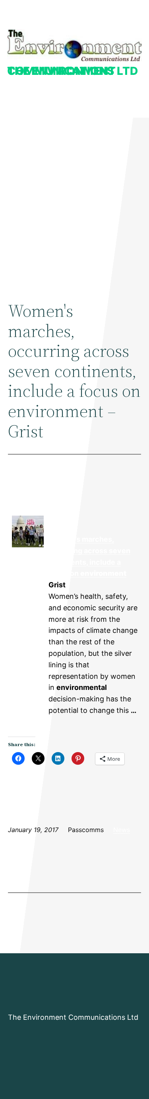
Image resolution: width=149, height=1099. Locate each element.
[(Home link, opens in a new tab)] (74, 45)
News (121, 830)
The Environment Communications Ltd (72, 71)
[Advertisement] (74, 201)
